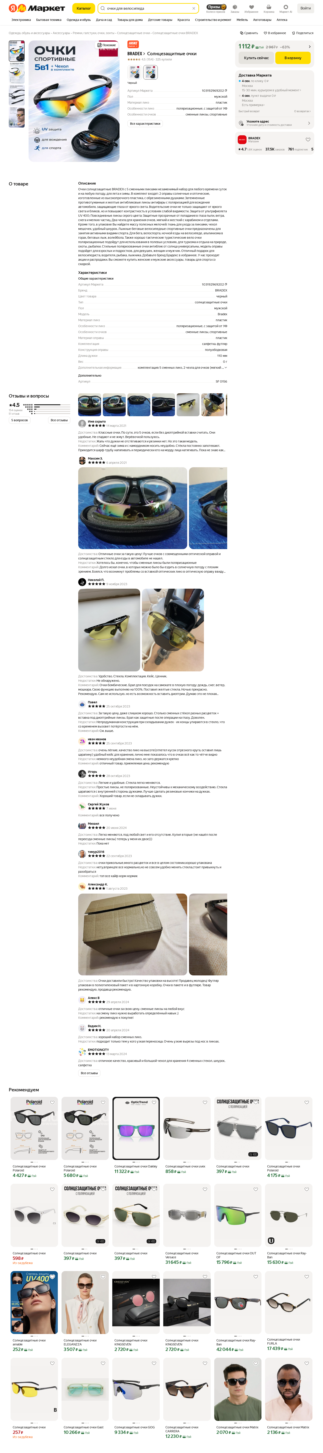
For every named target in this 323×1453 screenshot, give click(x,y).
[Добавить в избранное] (52, 1102)
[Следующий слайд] (112, 101)
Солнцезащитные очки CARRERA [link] (181, 1429)
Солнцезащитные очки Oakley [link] (135, 1166)
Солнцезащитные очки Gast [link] (83, 1427)
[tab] (21, 20)
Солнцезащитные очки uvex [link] (185, 1166)
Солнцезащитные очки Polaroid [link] (29, 1168)
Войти (306, 8)
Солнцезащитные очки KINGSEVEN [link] (130, 1342)
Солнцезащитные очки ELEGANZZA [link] (80, 1342)
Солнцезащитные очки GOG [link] (134, 1427)
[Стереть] (194, 8)
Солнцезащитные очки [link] (232, 1166)
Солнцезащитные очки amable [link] (29, 1342)
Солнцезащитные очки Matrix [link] (237, 1427)
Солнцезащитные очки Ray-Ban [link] (287, 1255)
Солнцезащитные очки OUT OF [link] (236, 1255)
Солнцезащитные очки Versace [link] (181, 1255)
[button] (133, 44)
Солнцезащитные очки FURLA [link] (283, 1341)
